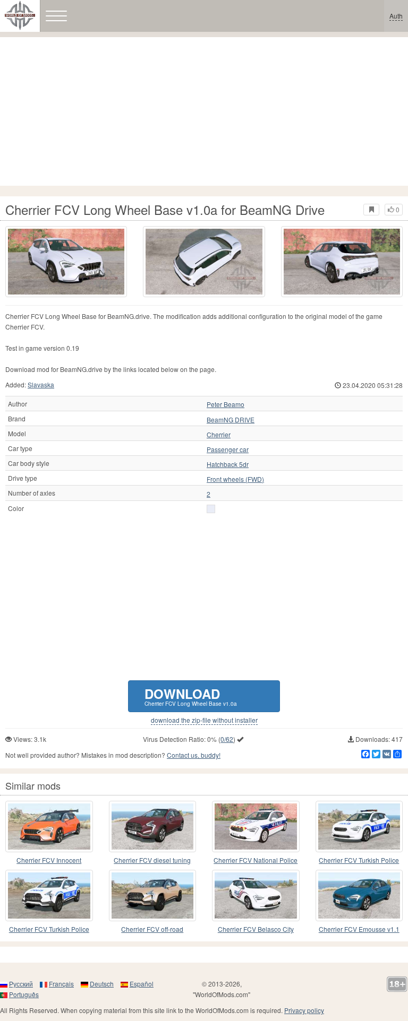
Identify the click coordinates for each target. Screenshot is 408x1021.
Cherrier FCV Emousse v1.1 (359, 928)
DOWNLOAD (190, 696)
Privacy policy (304, 1010)
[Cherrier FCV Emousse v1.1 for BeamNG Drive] (359, 895)
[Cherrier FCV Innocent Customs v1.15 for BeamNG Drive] (49, 826)
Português (24, 994)
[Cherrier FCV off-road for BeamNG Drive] (153, 895)
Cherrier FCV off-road (152, 928)
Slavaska (41, 384)
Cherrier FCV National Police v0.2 (256, 860)
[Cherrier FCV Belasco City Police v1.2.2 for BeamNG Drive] (256, 895)
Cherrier (219, 434)
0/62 (226, 738)
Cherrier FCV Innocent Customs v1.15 (48, 860)
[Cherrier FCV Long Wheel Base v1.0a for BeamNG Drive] (66, 261)
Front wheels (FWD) (235, 479)
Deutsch (102, 983)
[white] (211, 509)
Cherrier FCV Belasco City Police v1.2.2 (256, 929)
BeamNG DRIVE (230, 419)
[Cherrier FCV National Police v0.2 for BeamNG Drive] (256, 826)
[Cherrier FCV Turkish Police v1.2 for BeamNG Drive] (359, 826)
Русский (21, 983)
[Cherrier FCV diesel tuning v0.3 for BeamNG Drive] (153, 826)
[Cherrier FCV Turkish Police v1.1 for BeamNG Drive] (49, 895)
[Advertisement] (204, 111)
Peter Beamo (225, 404)
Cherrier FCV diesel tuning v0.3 (152, 860)
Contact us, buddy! (193, 754)
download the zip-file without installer (204, 720)
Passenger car (228, 449)
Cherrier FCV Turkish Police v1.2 (359, 860)
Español (142, 983)
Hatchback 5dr (228, 464)
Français (61, 983)
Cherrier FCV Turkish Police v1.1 (49, 929)
